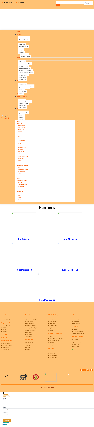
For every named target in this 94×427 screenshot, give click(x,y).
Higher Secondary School (23, 156)
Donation (75, 326)
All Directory (20, 167)
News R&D (20, 131)
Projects (19, 173)
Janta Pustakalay (21, 158)
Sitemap (19, 201)
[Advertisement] (47, 19)
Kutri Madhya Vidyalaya (22, 154)
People (19, 176)
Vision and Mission (21, 125)
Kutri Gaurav (20, 162)
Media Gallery (53, 315)
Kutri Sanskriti (20, 160)
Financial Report (21, 186)
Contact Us (20, 191)
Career (19, 136)
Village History (20, 149)
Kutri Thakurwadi (21, 151)
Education (20, 145)
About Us (19, 123)
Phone (5, 424)
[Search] (58, 5)
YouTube (19, 199)
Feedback (19, 195)
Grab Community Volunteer (23, 169)
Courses (19, 138)
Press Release (20, 188)
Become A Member (22, 165)
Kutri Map (19, 197)
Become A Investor (21, 171)
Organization (20, 175)
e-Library (75, 315)
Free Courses (22, 140)
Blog (18, 178)
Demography (20, 163)
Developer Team (21, 193)
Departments (20, 129)
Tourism (4, 334)
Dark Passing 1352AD (22, 147)
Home (18, 121)
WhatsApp (6, 422)
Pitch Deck (20, 182)
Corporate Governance (22, 184)
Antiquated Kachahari (22, 153)
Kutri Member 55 (47, 300)
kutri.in (52, 387)
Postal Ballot (20, 189)
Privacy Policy (6, 340)
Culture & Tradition (21, 127)
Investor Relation (22, 180)
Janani (19, 143)
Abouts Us (5, 315)
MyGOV (51, 349)
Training (19, 134)
